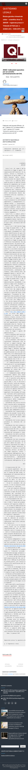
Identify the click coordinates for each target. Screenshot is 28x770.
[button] (22, 31)
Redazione (6, 84)
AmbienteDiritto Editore (8, 755)
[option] (14, 51)
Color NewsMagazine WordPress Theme (13, 766)
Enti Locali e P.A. (7, 654)
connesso (10, 674)
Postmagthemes (14, 767)
